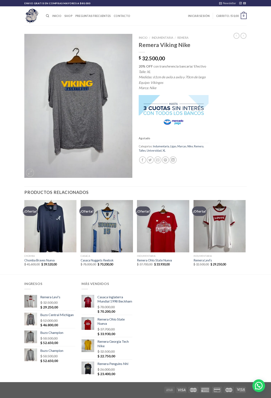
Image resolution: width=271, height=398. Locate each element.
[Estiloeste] (32, 15)
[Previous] (24, 237)
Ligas (173, 146)
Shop (68, 16)
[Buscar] (47, 16)
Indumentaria (162, 37)
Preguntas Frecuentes (93, 16)
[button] (258, 385)
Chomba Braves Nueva (39, 260)
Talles (142, 150)
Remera (182, 37)
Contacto (122, 16)
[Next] (245, 237)
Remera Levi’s (203, 260)
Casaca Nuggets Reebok (97, 260)
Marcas (181, 146)
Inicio (56, 16)
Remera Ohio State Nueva (154, 260)
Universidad (154, 150)
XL (164, 150)
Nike (190, 146)
